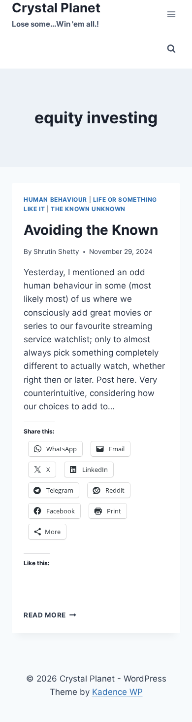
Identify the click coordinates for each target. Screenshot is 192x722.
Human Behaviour (55, 199)
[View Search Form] (171, 49)
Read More (50, 615)
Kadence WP (117, 692)
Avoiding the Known (91, 229)
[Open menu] (171, 14)
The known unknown (88, 209)
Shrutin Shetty (56, 251)
